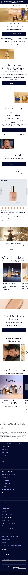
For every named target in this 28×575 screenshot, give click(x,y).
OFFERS (19, 443)
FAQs (3, 462)
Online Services (5, 508)
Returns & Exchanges (7, 458)
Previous (1, 2)
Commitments (5, 477)
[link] (13, 192)
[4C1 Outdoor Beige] (20, 208)
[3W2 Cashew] (17, 208)
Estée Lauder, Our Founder (8, 474)
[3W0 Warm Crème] (8, 208)
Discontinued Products (7, 514)
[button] (0, 191)
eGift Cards (5, 505)
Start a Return (5, 455)
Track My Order (6, 449)
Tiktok (2, 490)
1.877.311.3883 (6, 468)
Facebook (11, 490)
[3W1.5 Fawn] (14, 208)
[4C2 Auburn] (23, 208)
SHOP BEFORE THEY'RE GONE (14, 330)
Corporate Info (5, 480)
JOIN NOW (4, 410)
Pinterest (13, 490)
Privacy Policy (16, 567)
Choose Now (16, 2)
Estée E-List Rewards (7, 499)
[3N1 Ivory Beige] (2, 208)
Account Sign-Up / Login (8, 465)
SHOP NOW (14, 83)
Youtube (8, 489)
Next (26, 2)
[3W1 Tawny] (11, 208)
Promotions (4, 496)
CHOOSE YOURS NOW (14, 33)
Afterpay (4, 502)
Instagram (5, 490)
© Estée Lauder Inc (14, 573)
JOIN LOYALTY (11, 443)
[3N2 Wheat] (5, 208)
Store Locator (5, 511)
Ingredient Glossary (6, 483)
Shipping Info (5, 452)
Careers (4, 486)
